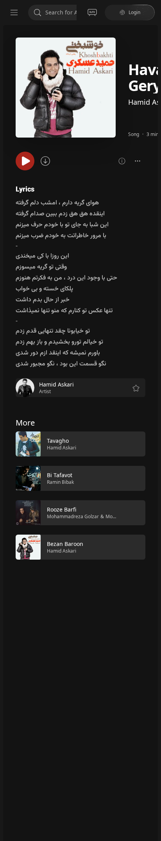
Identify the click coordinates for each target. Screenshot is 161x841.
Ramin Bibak (60, 482)
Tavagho (58, 440)
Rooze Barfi (61, 509)
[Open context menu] (137, 161)
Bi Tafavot (59, 475)
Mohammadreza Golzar (73, 516)
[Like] (134, 444)
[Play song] (25, 161)
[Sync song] (45, 161)
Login (134, 12)
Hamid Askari (61, 447)
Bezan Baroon (65, 544)
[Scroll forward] (152, 495)
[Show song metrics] (122, 161)
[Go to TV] (92, 12)
